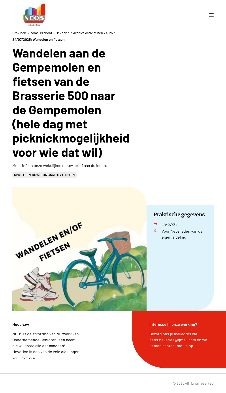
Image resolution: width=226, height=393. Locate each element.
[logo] (34, 15)
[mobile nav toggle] (210, 15)
